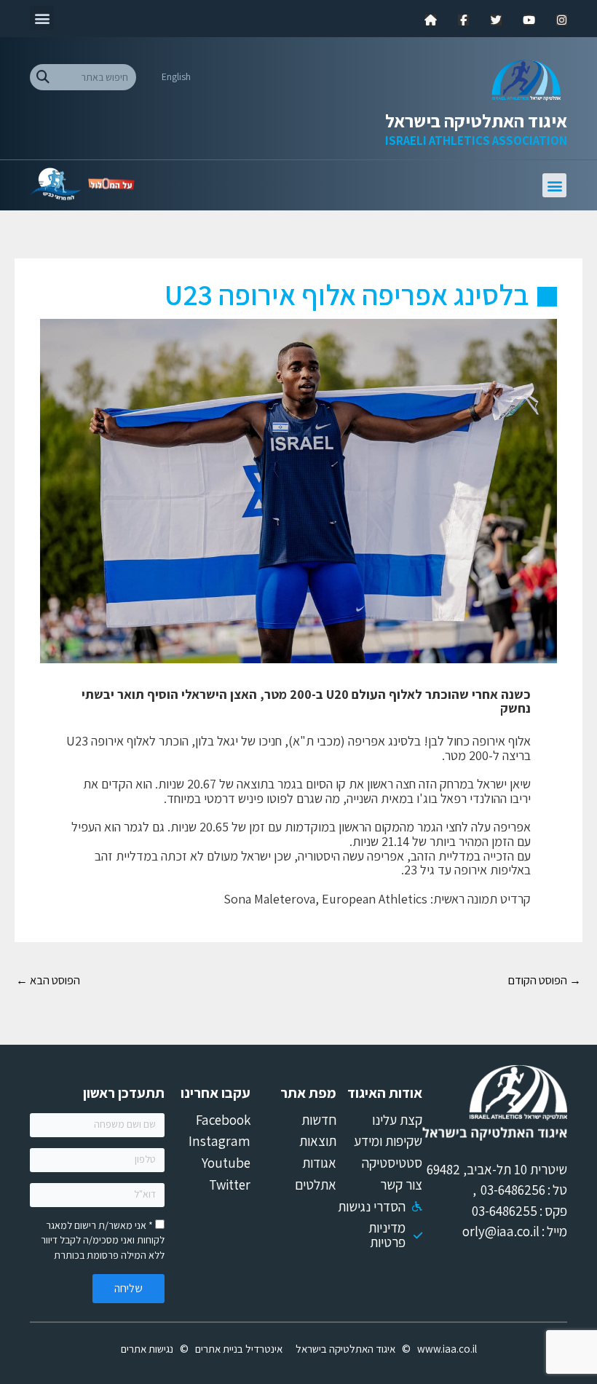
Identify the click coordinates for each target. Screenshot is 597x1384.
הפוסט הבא (48, 980)
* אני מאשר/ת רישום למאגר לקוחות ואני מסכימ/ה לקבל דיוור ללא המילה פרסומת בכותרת (103, 1240)
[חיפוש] (42, 77)
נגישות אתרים (147, 1349)
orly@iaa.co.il (500, 1231)
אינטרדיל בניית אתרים (238, 1349)
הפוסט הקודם (544, 980)
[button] (42, 18)
